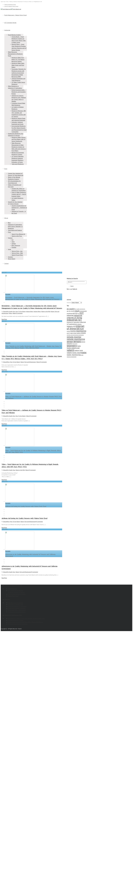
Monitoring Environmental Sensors (17, 612)
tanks (76, 343)
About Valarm (11, 259)
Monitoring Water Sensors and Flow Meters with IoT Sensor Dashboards (19, 139)
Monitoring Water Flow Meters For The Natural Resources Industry (18, 59)
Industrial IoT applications (76, 323)
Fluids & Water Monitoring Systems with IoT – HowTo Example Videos (19, 194)
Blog (9, 222)
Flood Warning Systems (14, 35)
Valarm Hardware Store (10, 4)
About (6, 218)
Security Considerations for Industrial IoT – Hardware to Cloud (19, 207)
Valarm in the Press (17, 236)
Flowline (14, 247)
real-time (73, 333)
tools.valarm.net (73, 348)
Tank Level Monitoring (18, 164)
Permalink (7, 294)
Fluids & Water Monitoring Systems (17, 594)
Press (9, 232)
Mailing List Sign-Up (72, 278)
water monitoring (74, 355)
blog (14, 311)
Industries (7, 30)
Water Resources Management (15, 603)
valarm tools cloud (74, 353)
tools (79, 346)
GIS (76, 313)
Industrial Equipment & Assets (15, 620)
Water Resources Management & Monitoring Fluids (15, 54)
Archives (69, 302)
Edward (5, 311)
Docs (5, 168)
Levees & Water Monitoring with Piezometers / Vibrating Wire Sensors (25, 622)
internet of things (75, 327)
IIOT (81, 312)
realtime (78, 333)
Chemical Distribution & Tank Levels (17, 606)
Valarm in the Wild (45, 311)
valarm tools (79, 350)
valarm (70, 350)
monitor (73, 331)
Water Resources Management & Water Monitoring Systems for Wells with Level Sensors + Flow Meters (19, 146)
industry (79, 324)
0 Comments (19, 313)
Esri (12, 240)
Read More (4, 319)
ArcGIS (72, 311)
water (84, 352)
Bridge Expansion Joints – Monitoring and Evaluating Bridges (19, 92)
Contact (6, 263)
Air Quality (9, 311)
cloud (77, 310)
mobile (68, 331)
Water (14, 313)
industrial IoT (74, 319)
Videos (10, 313)
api (67, 311)
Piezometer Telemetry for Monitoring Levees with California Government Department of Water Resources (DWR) (19, 72)
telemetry (72, 345)
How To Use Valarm (21, 311)
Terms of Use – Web (17, 253)
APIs (70, 311)
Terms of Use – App (17, 251)
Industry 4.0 (71, 326)
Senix (13, 241)
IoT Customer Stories (10, 22)
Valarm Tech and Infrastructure (28, 362)
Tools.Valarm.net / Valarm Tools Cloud (15, 15)
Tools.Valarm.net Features (15, 230)
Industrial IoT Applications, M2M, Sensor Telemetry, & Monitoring (15, 226)
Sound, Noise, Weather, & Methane (16, 608)
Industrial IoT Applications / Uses (13, 615)
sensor (70, 341)
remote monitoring (76, 339)
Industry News (29, 311)
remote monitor (74, 336)
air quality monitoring (80, 309)
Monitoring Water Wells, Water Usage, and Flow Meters (18, 65)
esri (74, 313)
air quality (71, 308)
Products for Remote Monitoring (13, 585)
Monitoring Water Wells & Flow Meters (18, 624)
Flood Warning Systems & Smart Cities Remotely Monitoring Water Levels (26, 618)
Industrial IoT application (73, 322)
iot (78, 328)
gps (78, 313)
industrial (70, 315)
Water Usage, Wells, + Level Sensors (17, 610)
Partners (10, 238)
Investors (10, 257)
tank (74, 343)
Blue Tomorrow (16, 245)
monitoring (81, 330)
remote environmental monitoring (75, 335)
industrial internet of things (74, 316)
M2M (82, 328)
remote (83, 333)
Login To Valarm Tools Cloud (11, 6)
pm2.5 (68, 333)
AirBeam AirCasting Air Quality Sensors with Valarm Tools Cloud (24, 518)
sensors (77, 341)
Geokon (14, 243)
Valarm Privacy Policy (17, 255)
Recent (72, 286)
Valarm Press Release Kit (18, 234)
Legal (9, 249)
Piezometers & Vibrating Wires (15, 604)
